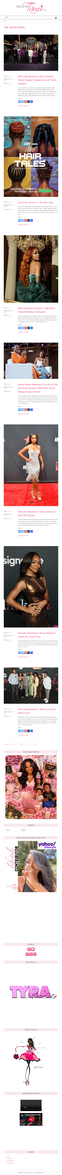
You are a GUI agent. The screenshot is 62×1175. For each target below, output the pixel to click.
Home (5, 20)
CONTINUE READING (23, 105)
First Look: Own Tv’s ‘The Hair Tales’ (36, 202)
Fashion (10, 518)
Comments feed (10, 1160)
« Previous (7, 744)
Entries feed (9, 1158)
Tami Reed (9, 202)
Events (10, 83)
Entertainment (11, 209)
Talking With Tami (30, 1172)
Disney (10, 391)
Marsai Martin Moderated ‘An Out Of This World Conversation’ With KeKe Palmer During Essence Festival (38, 388)
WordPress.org (10, 1163)
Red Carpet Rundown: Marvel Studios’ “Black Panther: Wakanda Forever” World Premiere (37, 80)
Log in (8, 1156)
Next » (35, 744)
